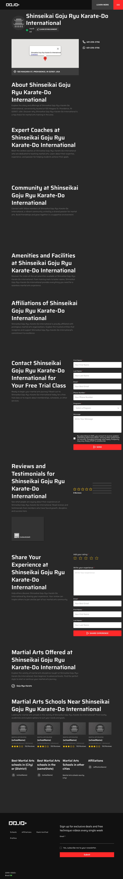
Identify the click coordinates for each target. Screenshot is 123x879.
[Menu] (118, 5)
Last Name (77, 371)
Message (76, 414)
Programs (77, 403)
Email (75, 382)
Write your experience (83, 568)
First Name (77, 360)
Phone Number (79, 392)
